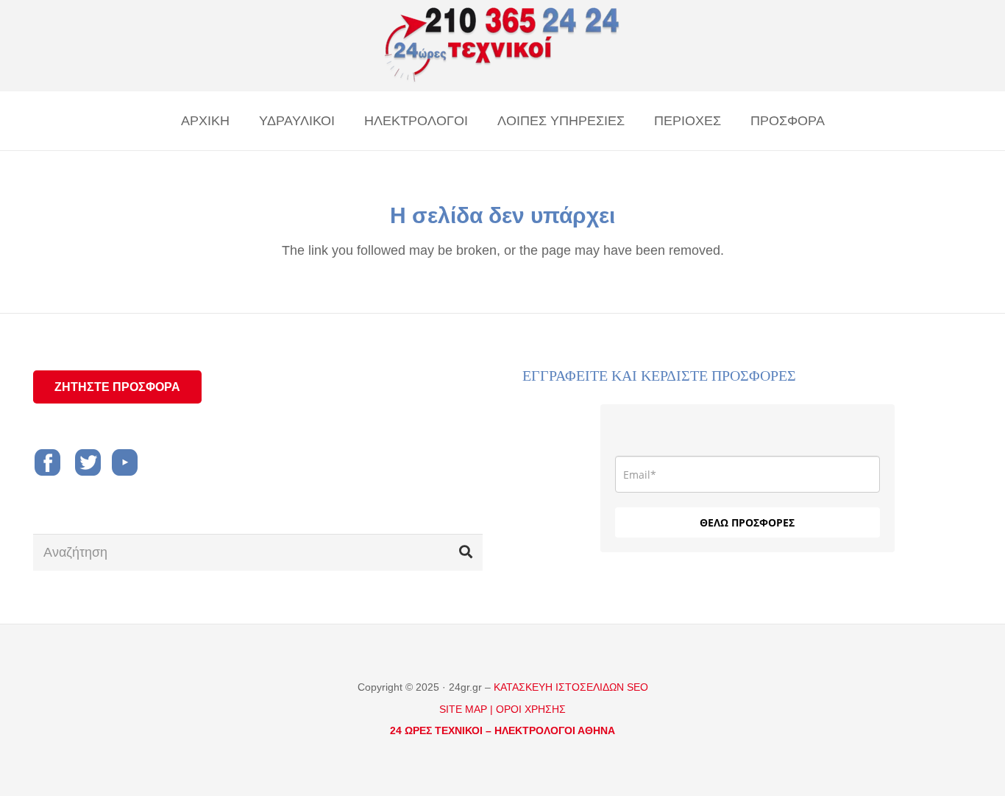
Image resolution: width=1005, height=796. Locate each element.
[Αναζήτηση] (465, 552)
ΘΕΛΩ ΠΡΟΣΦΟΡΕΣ (747, 522)
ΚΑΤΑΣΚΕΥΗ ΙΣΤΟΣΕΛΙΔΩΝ (560, 687)
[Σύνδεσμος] (502, 45)
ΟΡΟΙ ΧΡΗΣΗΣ (531, 709)
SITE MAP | (466, 709)
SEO (637, 687)
